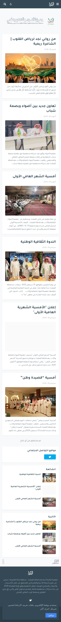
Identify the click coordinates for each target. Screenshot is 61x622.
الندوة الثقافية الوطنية (38, 242)
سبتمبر (30, 563)
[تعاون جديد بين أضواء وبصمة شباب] (30, 135)
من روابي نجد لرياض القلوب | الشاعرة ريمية (33, 42)
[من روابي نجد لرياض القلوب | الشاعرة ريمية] (30, 68)
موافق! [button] (51, 615)
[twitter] (50, 456)
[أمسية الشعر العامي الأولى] (30, 201)
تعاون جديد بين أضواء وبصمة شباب (33, 109)
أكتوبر (30, 562)
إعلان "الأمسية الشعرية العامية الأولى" (36, 310)
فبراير (30, 560)
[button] (57, 4)
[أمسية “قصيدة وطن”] (30, 402)
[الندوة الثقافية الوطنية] (30, 266)
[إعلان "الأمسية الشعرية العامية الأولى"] (30, 336)
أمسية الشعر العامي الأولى (34, 177)
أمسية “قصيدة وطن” (38, 378)
